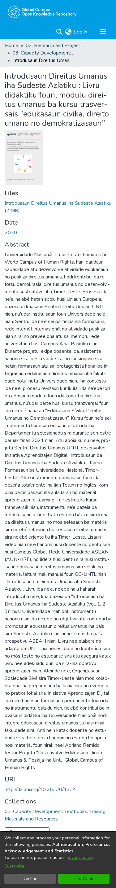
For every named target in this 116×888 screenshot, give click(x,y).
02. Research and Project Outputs (57, 45)
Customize (14, 866)
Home (11, 45)
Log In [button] (81, 31)
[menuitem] (68, 32)
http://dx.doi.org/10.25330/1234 (40, 789)
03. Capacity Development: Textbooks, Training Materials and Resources (43, 53)
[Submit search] (59, 32)
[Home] (42, 11)
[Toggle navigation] (102, 32)
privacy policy (80, 857)
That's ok (84, 878)
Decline (30, 878)
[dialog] (58, 860)
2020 (11, 232)
